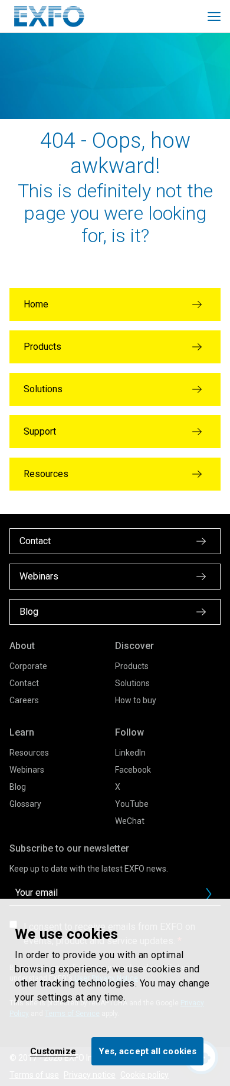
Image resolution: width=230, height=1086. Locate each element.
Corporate (28, 666)
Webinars (26, 769)
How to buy (135, 700)
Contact (24, 683)
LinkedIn (130, 752)
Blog (17, 787)
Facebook (133, 769)
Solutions (132, 683)
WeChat (129, 821)
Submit (209, 894)
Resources (29, 752)
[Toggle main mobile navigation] (214, 16)
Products (132, 666)
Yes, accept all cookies (147, 1051)
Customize (53, 1051)
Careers (24, 700)
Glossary (25, 804)
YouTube (132, 804)
